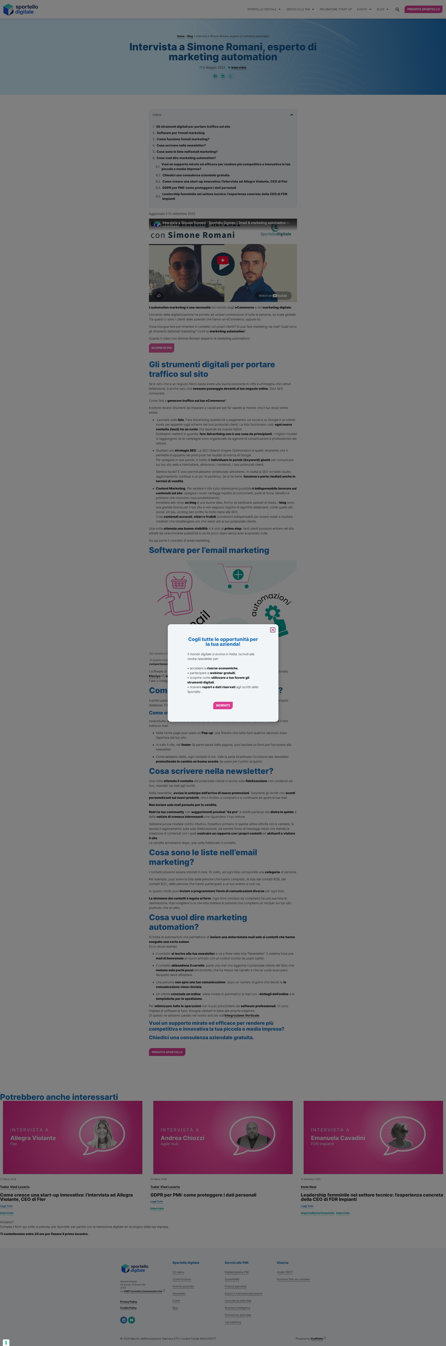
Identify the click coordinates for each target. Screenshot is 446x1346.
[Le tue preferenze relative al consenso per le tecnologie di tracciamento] (6, 1342)
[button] (273, 630)
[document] (223, 673)
